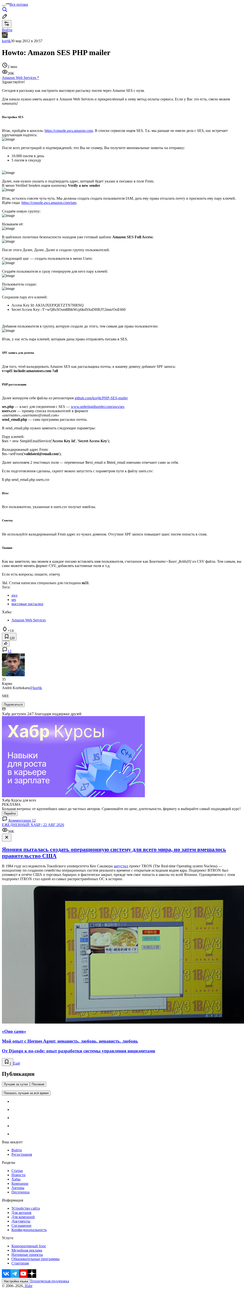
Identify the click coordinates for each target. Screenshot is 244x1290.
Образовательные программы (35, 1259)
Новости (18, 1175)
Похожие (38, 1084)
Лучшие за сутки (16, 1084)
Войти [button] (7, 30)
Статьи (17, 1171)
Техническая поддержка (49, 1281)
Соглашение (21, 1225)
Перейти (10, 813)
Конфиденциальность (29, 1230)
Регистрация (21, 1154)
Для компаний (23, 1217)
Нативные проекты (27, 1255)
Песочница (20, 1192)
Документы (20, 1221)
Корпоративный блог (28, 1246)
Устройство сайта (25, 1208)
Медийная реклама (26, 1250)
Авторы (17, 1188)
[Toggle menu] (4, 5)
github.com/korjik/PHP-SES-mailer (101, 398)
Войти (16, 1150)
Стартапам (20, 1263)
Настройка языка (16, 1281)
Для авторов (21, 1213)
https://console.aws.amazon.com (69, 131)
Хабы (15, 1179)
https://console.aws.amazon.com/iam (48, 203)
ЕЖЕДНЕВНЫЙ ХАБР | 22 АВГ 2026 (33, 825)
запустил (121, 866)
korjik (6, 41)
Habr (28, 1286)
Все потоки (19, 4)
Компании (19, 1183)
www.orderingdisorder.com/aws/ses (97, 407)
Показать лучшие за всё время (26, 1093)
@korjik (36, 688)
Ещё (16, 1063)
